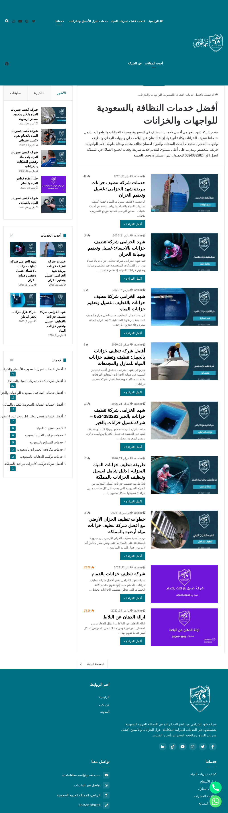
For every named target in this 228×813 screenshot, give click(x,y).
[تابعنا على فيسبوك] (213, 746)
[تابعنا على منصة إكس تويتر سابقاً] (203, 746)
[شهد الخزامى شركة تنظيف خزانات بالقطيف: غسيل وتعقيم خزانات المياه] (184, 307)
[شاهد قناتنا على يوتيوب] (183, 746)
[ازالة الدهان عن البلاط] (184, 627)
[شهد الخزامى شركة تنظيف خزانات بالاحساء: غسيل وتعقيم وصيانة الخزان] (184, 252)
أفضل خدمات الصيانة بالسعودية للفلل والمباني (33, 404)
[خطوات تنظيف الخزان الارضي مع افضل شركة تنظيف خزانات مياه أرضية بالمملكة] (184, 530)
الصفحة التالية (95, 664)
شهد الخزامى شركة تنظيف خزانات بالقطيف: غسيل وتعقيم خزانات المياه (116, 302)
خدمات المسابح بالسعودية (46, 442)
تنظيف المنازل (207, 789)
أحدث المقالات (154, 63)
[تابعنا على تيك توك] (173, 746)
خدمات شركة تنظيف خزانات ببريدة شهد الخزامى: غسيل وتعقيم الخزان (118, 188)
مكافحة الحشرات (205, 796)
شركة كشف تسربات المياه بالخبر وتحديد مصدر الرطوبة (24, 114)
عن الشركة (135, 63)
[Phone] (216, 788)
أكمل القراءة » (133, 224)
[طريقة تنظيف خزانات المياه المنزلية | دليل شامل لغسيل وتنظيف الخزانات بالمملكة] (184, 475)
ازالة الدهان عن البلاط (124, 616)
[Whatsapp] (216, 801)
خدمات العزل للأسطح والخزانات (88, 21)
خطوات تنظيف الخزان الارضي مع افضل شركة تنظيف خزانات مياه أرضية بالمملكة (116, 525)
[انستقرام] (13, 21)
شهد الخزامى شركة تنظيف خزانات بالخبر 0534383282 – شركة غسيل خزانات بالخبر (117, 416)
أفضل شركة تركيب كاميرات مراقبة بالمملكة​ (34, 463)
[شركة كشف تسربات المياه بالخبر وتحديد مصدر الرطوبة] (53, 115)
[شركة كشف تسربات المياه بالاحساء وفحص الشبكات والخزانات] (53, 158)
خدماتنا (59, 21)
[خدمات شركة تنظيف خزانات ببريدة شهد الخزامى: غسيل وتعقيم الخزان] (184, 193)
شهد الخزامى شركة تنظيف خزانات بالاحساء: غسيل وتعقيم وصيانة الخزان (116, 248)
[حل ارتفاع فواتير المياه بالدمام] (53, 184)
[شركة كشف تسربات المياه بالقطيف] (53, 204)
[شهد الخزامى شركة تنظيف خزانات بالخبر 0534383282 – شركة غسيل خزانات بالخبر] (184, 420)
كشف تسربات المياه (50, 428)
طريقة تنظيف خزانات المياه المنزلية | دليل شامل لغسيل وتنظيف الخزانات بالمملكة (119, 471)
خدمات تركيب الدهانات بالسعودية (41, 456)
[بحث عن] (6, 21)
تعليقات (15, 93)
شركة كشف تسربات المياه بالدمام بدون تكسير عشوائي (24, 135)
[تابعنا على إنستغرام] (193, 746)
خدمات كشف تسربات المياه (128, 21)
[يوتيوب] (20, 21)
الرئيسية (154, 21)
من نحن (104, 704)
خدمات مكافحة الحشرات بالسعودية (40, 449)
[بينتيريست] (26, 21)
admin (138, 176)
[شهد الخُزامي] (208, 42)
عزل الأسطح (208, 781)
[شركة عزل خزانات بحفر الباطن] (23, 300)
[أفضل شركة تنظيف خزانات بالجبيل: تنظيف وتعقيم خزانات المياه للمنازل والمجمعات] (184, 361)
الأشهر (61, 93)
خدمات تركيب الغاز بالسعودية (44, 435)
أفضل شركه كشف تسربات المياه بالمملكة (35, 381)
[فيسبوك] (6, 64)
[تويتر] (33, 21)
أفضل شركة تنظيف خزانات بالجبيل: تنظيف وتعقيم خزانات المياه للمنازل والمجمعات (117, 357)
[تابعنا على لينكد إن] (163, 746)
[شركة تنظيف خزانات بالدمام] (184, 584)
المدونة (105, 711)
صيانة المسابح (208, 803)
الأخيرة (39, 93)
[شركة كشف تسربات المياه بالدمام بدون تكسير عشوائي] (53, 137)
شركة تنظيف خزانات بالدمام (118, 573)
